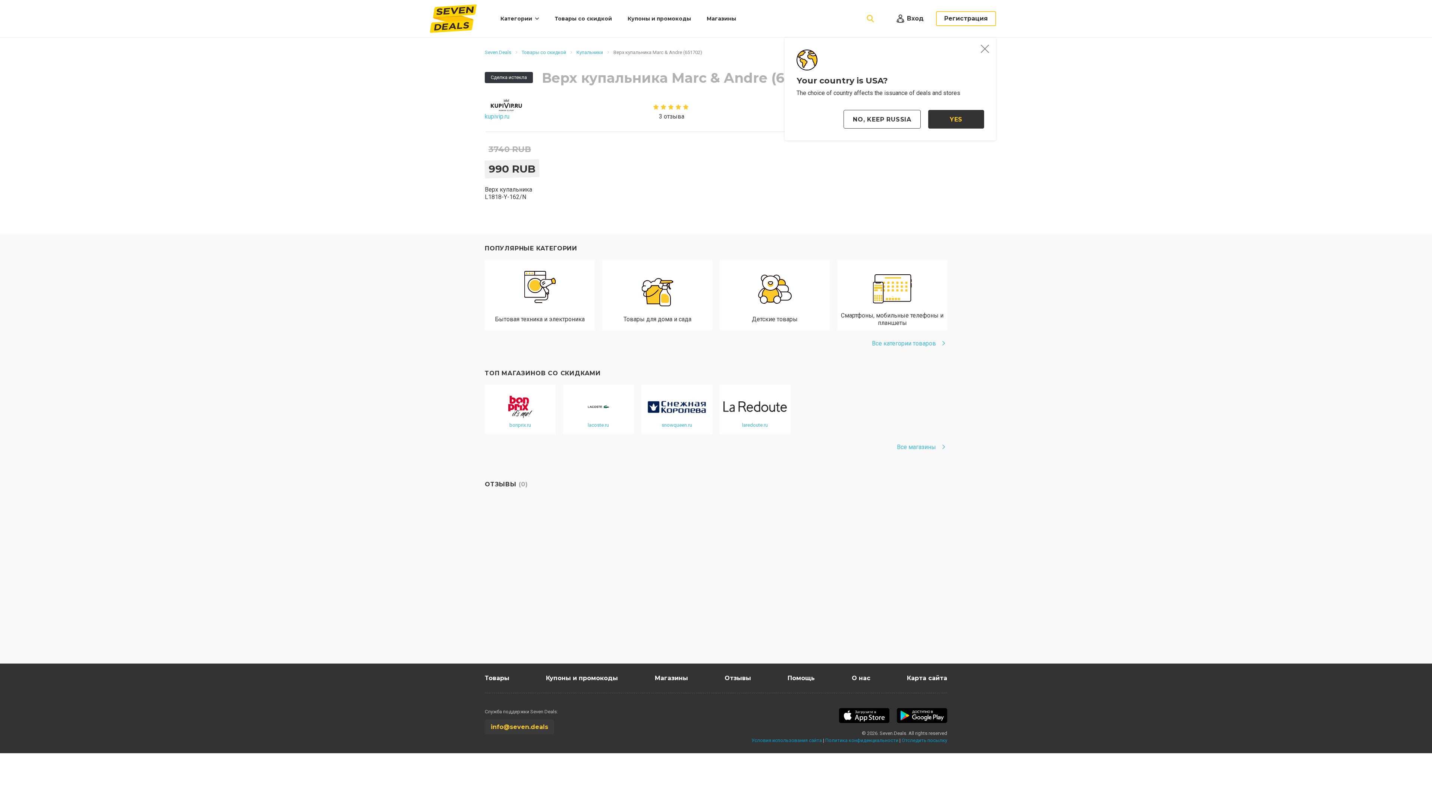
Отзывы (738, 678)
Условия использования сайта (786, 740)
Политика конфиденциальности (861, 740)
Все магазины (916, 447)
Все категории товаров (904, 343)
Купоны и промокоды (659, 18)
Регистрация (966, 18)
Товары (497, 678)
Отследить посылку (924, 740)
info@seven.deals (519, 726)
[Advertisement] (708, 592)
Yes (956, 119)
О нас (861, 678)
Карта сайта (927, 678)
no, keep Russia (882, 119)
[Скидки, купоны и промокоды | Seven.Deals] (453, 18)
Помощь (801, 678)
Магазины (721, 18)
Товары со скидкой (583, 18)
